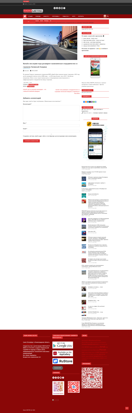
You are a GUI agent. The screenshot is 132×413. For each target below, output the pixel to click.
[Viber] (92, 102)
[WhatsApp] (94, 102)
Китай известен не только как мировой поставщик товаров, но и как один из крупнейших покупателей (94, 167)
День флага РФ (91, 231)
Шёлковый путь (104, 352)
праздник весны (98, 356)
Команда (38, 16)
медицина (87, 356)
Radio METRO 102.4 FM (87, 29)
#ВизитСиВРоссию (86, 342)
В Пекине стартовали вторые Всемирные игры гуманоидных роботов (98, 178)
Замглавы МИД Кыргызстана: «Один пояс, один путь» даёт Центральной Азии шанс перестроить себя (95, 318)
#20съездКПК (85, 340)
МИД (107, 347)
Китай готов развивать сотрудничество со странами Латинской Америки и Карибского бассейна (67, 91)
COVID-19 (103, 344)
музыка (91, 356)
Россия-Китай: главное (33, 84)
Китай (102, 347)
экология (105, 358)
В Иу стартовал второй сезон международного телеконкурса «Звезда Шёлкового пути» (93, 266)
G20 (106, 344)
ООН (89, 350)
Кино (98, 347)
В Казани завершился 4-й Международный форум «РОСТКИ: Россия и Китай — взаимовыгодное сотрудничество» (98, 219)
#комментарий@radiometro (90, 344)
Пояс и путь (96, 350)
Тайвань (86, 352)
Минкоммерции (85, 350)
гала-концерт (96, 354)
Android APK (57, 368)
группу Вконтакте (87, 92)
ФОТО (73, 16)
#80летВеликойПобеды (94, 340)
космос (83, 356)
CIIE (100, 344)
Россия (102, 350)
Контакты (81, 16)
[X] (90, 102)
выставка (91, 354)
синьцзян (105, 356)
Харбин (93, 352)
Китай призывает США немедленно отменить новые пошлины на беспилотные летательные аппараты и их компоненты (98, 226)
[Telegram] (95, 102)
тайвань (94, 358)
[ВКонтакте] (84, 102)
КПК (96, 347)
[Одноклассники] (86, 102)
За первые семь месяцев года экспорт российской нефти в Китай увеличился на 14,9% (98, 260)
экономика (84, 359)
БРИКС (87, 347)
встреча (87, 354)
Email (25, 128)
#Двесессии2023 (93, 342)
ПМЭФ (91, 350)
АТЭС (83, 347)
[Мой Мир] (88, 102)
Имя (24, 123)
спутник (90, 358)
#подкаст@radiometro (93, 194)
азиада (83, 354)
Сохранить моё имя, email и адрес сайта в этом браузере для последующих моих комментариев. (50, 136)
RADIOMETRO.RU (28, 344)
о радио (30, 16)
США (83, 352)
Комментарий (27, 104)
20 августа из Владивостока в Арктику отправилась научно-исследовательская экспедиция (97, 246)
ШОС (97, 352)
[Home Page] (25, 16)
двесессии (102, 354)
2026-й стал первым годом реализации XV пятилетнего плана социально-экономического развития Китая (95, 282)
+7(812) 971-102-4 (87, 113)
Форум (89, 352)
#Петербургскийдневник (102, 342)
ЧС (95, 352)
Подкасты (65, 16)
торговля (98, 358)
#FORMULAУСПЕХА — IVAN (95, 287)
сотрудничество (31, 86)
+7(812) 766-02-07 (87, 109)
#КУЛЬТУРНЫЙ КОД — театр (95, 312)
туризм (102, 358)
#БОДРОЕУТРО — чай (93, 300)
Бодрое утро (92, 347)
